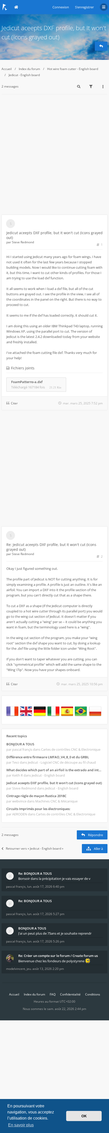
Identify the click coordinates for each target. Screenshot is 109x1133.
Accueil (7, 69)
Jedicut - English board (24, 75)
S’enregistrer (84, 7)
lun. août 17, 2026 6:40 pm (45, 886)
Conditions (92, 994)
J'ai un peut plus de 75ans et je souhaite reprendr (55, 933)
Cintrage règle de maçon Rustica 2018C (36, 796)
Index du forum (29, 69)
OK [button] (84, 1116)
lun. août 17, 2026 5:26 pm (45, 941)
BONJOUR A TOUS (20, 744)
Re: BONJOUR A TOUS (35, 873)
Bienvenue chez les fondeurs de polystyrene (51, 961)
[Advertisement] (54, 157)
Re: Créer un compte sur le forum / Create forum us (58, 955)
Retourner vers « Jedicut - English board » (34, 848)
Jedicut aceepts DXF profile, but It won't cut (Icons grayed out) (54, 783)
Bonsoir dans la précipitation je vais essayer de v (54, 878)
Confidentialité (70, 994)
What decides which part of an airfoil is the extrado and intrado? (54, 770)
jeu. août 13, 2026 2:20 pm (45, 969)
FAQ (53, 994)
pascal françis (16, 886)
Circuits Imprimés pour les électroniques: (38, 808)
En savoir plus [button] (21, 1125)
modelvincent (15, 969)
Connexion (60, 7)
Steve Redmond (23, 242)
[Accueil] (5, 7)
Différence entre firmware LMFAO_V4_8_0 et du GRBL (47, 757)
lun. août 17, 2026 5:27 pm (45, 914)
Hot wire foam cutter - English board (72, 69)
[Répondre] (101, 46)
